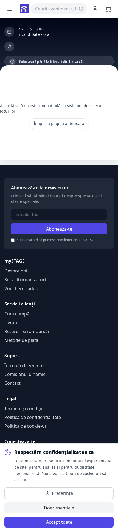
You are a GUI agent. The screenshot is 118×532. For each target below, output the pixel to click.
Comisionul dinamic (24, 374)
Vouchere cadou (21, 288)
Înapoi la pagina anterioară (59, 123)
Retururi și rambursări (27, 331)
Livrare (11, 323)
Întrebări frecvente (24, 365)
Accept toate (59, 522)
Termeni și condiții (23, 408)
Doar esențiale (59, 508)
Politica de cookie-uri (26, 426)
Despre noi (15, 271)
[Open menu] (9, 8)
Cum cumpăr (17, 314)
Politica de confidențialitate (32, 417)
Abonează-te (59, 229)
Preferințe (62, 493)
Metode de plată (21, 340)
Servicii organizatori (25, 280)
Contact (12, 383)
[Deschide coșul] (108, 8)
